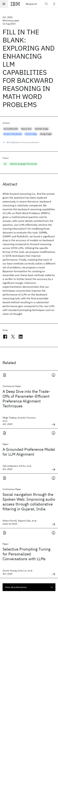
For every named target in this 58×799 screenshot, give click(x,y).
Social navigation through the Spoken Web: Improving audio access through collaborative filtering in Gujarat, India (29, 501)
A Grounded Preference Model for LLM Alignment (29, 452)
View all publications (16, 587)
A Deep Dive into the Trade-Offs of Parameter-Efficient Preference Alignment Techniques (26, 398)
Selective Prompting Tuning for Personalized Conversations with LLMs (26, 554)
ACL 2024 (7, 17)
